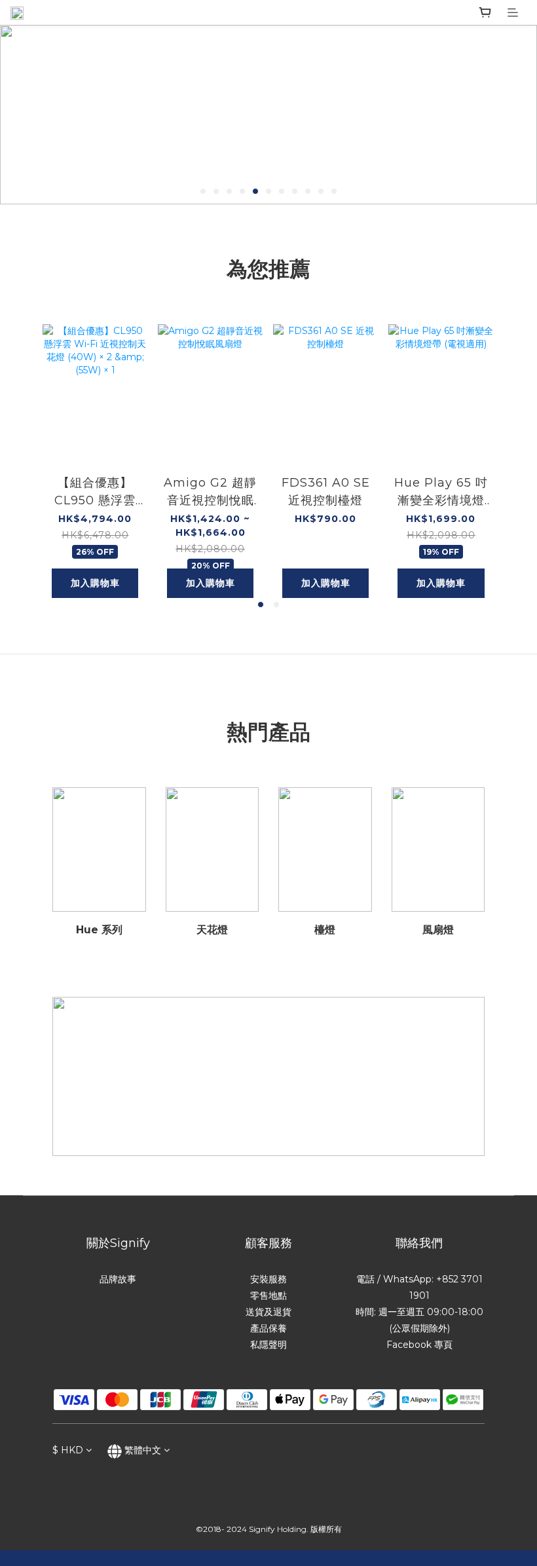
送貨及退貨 (268, 1312)
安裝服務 (268, 1279)
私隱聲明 (268, 1345)
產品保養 (268, 1328)
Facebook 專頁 (419, 1345)
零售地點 (268, 1295)
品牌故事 (118, 1279)
